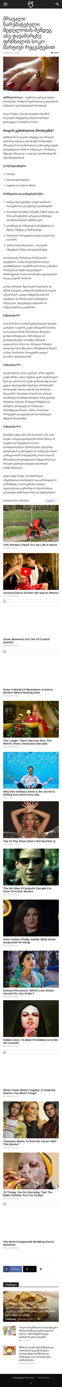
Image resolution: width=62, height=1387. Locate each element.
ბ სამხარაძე (10, 1319)
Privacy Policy (44, 1377)
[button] (5, 4)
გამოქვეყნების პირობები (23, 1377)
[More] (41, 1269)
